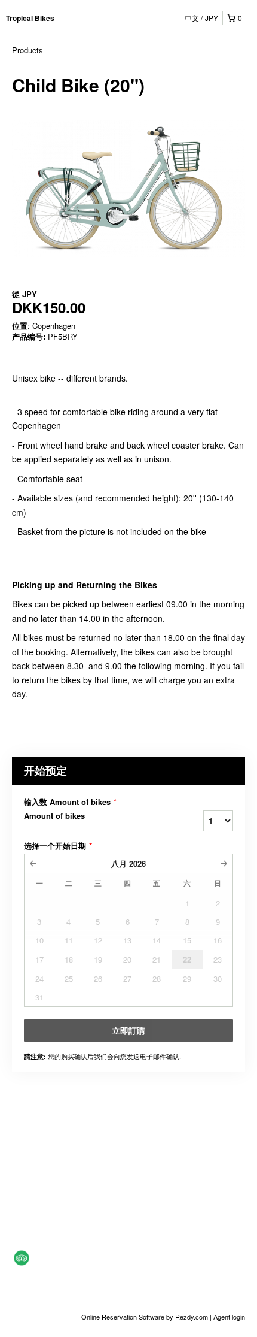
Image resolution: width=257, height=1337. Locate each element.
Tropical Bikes (30, 18)
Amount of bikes (54, 815)
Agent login (229, 1316)
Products (27, 50)
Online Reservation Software (122, 1316)
